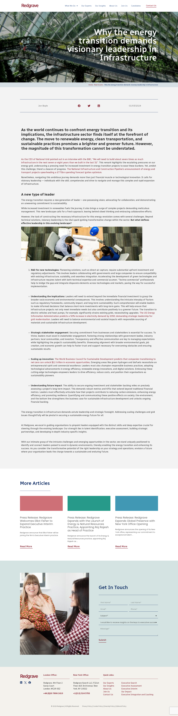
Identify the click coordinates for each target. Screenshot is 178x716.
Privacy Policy (87, 706)
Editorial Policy (121, 706)
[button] (79, 106)
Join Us (124, 6)
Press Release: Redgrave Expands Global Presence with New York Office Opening (135, 521)
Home (91, 85)
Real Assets (98, 85)
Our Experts (86, 6)
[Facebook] (29, 682)
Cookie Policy (98, 706)
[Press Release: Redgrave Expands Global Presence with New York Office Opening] (136, 503)
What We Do (70, 6)
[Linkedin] (21, 682)
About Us (113, 6)
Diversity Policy (109, 706)
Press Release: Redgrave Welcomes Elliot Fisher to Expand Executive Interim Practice (36, 522)
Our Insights (100, 6)
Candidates (136, 6)
